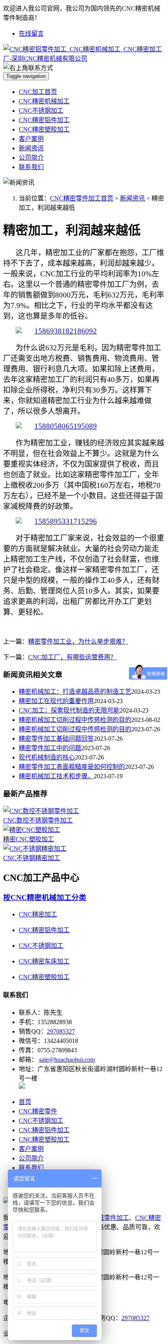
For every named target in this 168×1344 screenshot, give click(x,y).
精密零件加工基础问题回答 (56, 738)
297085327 (61, 1031)
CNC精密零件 (38, 1111)
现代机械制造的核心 (47, 757)
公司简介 (31, 157)
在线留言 (31, 33)
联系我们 (31, 167)
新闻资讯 (31, 148)
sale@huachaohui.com (67, 1059)
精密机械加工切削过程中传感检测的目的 (75, 719)
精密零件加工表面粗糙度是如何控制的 (72, 766)
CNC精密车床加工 (44, 961)
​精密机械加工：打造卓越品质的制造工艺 (75, 691)
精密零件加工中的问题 (50, 748)
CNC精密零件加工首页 (81, 198)
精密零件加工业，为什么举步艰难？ (78, 641)
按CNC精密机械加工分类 (44, 897)
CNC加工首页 (38, 91)
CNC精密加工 (38, 914)
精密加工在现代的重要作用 (56, 701)
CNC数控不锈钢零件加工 (38, 820)
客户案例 (31, 138)
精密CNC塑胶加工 (28, 839)
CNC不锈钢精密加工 (31, 858)
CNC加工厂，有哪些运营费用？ (72, 657)
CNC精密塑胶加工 (44, 129)
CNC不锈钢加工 (41, 110)
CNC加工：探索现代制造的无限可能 (69, 710)
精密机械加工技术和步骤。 (56, 776)
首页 (25, 1102)
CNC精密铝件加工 (44, 120)
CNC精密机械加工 (44, 101)
